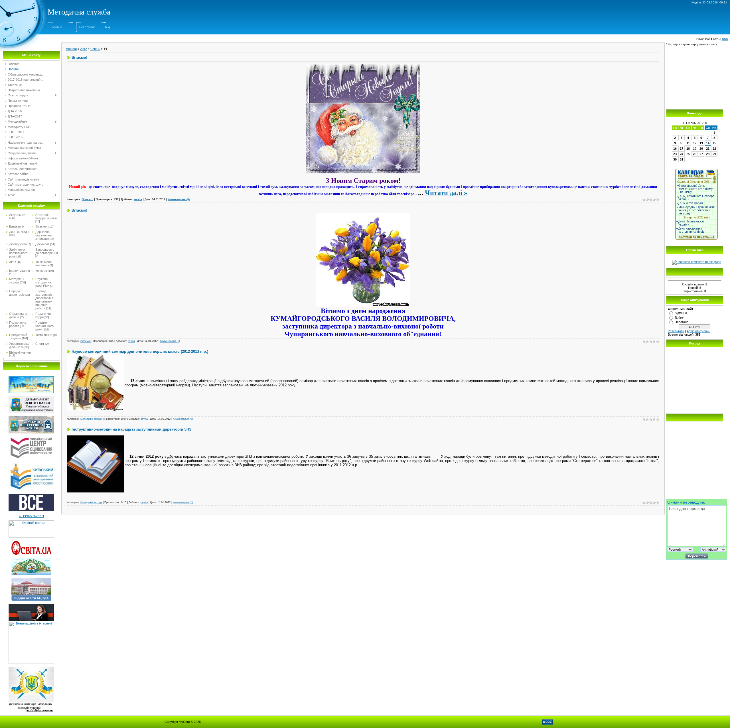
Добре (679, 317)
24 (681, 154)
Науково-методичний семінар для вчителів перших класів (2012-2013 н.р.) (140, 351)
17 (681, 148)
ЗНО (12, 261)
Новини (71, 48)
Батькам (15, 226)
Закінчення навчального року (18, 253)
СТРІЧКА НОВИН (31, 516)
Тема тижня (43, 334)
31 (681, 159)
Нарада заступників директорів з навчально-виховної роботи (44, 299)
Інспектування (19, 270)
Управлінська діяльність (19, 345)
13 (701, 143)
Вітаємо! (41, 226)
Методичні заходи (16, 280)
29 (714, 154)
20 (701, 148)
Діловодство (18, 244)
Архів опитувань (698, 331)
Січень (95, 48)
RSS (725, 38)
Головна (56, 27)
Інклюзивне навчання (43, 263)
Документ (42, 244)
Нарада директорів (17, 292)
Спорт (39, 343)
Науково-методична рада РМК (43, 282)
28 (707, 154)
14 (707, 143)
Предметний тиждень (18, 336)
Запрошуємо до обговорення (46, 251)
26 (694, 154)
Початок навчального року (44, 326)
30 (675, 159)
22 (714, 148)
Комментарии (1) (183, 502)
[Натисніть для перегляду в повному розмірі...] (363, 65)
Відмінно (681, 313)
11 (688, 143)
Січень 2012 (694, 123)
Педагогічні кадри (43, 315)
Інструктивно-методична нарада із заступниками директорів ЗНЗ (131, 429)
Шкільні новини (20, 352)
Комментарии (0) (179, 199)
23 (675, 154)
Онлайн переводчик (686, 502)
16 (675, 148)
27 (701, 154)
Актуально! (17, 214)
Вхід (107, 27)
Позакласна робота (17, 324)
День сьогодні (19, 232)
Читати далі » (446, 192)
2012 (83, 48)
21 (707, 148)
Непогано (681, 322)
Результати (676, 331)
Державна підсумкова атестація (43, 235)
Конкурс (41, 270)
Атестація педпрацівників (46, 216)
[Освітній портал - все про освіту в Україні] (31, 522)
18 (688, 148)
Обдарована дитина (18, 315)
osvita (138, 199)
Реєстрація (87, 27)
